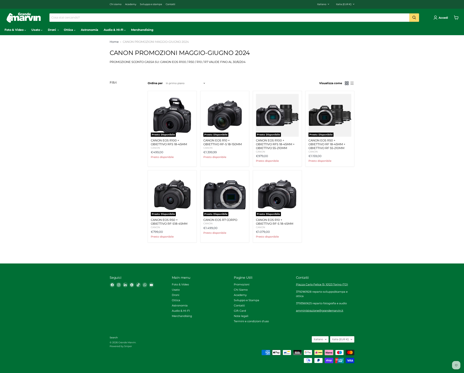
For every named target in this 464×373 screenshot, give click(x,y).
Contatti (170, 4)
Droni (52, 30)
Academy (130, 4)
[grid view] (346, 83)
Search (114, 337)
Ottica (69, 30)
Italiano (321, 4)
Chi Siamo (241, 289)
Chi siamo (115, 4)
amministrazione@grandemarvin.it (319, 310)
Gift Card (240, 310)
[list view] (351, 83)
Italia (343, 4)
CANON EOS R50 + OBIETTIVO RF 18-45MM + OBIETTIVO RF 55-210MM (326, 144)
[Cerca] (414, 17)
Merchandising (142, 30)
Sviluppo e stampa (151, 4)
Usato (36, 30)
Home (114, 42)
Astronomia (89, 30)
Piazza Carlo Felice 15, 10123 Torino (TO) (322, 284)
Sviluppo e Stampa (246, 300)
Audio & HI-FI (114, 30)
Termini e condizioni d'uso (251, 321)
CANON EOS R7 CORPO (220, 220)
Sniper (128, 346)
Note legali (241, 316)
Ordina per (155, 83)
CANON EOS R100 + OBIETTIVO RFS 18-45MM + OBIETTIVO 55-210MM (275, 144)
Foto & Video (14, 30)
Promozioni (241, 284)
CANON (155, 147)
